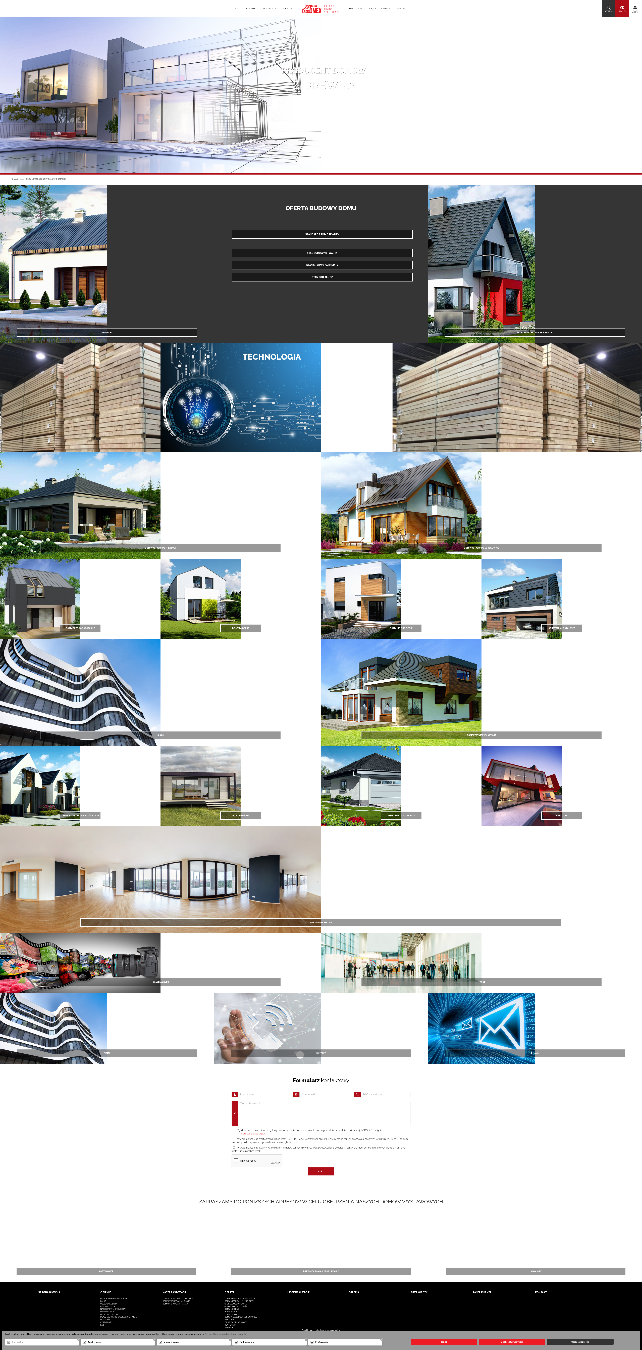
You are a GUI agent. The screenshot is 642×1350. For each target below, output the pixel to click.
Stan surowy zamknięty (322, 265)
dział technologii (109, 1314)
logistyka (105, 1320)
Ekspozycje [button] (270, 8)
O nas (160, 735)
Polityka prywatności (236, 1334)
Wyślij (321, 1171)
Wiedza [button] (385, 8)
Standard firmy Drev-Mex (322, 234)
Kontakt (402, 8)
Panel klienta (482, 1292)
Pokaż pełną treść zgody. (253, 1133)
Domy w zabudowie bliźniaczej (80, 815)
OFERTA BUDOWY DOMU (236, 1304)
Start (238, 8)
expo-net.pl (335, 1330)
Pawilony (561, 815)
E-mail (535, 1053)
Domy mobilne (240, 815)
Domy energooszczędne (80, 628)
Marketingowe (171, 1342)
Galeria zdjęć (160, 982)
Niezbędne (17, 1342)
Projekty (107, 332)
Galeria (371, 8)
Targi (481, 982)
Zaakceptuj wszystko (512, 1341)
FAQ (102, 1325)
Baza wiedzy (419, 1292)
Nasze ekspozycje (175, 1292)
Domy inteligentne (401, 628)
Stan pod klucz (322, 277)
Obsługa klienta (108, 1304)
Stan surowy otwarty (322, 253)
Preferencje (321, 1342)
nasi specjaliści (108, 1312)
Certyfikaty (106, 1322)
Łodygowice (106, 1271)
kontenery (230, 1325)
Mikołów (535, 1271)
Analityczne (94, 1342)
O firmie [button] (251, 8)
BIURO (103, 1301)
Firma (107, 1053)
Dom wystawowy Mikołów (160, 548)
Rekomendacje (107, 1306)
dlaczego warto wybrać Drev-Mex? (118, 1317)
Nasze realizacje (298, 1292)
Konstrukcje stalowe (562, 628)
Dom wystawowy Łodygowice (481, 548)
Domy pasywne (240, 628)
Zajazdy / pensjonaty (236, 1322)
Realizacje (355, 8)
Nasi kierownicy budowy (113, 1309)
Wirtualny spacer (321, 922)
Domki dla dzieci (233, 1314)
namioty (229, 1327)
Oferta (229, 1292)
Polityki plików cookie (215, 1334)
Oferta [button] (288, 8)
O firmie (105, 1292)
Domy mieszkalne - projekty (239, 1301)
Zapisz (444, 1341)
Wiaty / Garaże (232, 1312)
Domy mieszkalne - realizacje (535, 332)
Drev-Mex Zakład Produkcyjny (321, 1271)
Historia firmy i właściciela (114, 1298)
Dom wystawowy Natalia (481, 735)
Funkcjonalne (246, 1342)
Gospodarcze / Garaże (401, 815)
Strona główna (49, 1292)
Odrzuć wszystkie (580, 1341)
